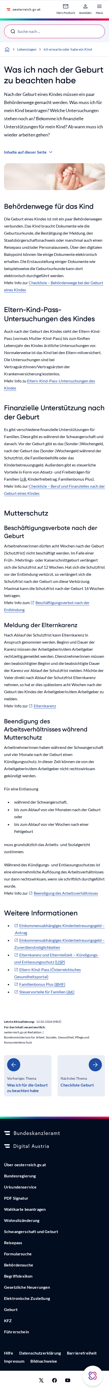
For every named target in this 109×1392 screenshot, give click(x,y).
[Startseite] (7, 49)
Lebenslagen (27, 49)
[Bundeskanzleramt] (54, 1133)
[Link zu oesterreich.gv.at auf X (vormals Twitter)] (41, 1381)
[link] (27, 1075)
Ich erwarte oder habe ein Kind (68, 49)
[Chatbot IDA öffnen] (93, 1376)
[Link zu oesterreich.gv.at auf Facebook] (54, 1381)
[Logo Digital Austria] (54, 1146)
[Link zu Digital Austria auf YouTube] (67, 1381)
